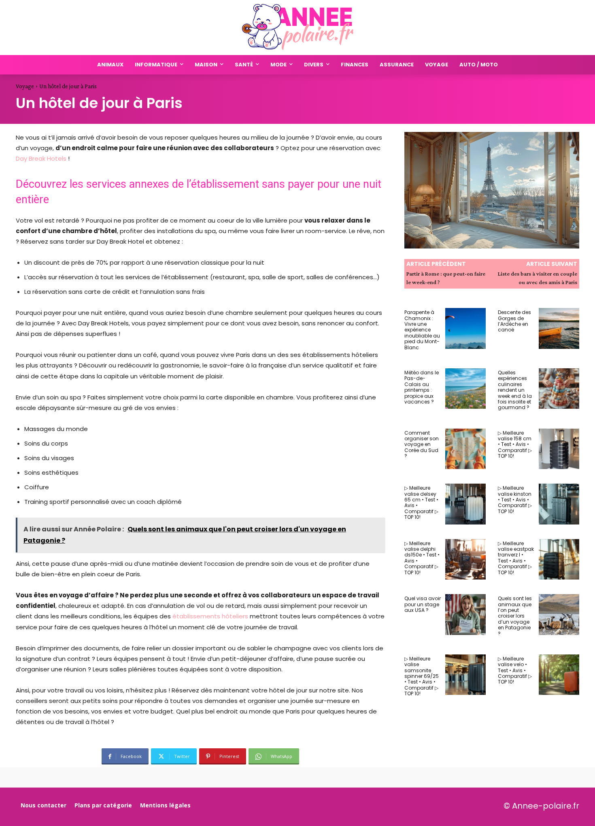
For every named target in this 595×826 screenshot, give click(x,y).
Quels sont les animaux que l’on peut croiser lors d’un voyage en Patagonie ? (515, 616)
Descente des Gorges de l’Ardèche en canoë (514, 321)
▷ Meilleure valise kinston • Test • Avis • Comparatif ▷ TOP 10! (515, 499)
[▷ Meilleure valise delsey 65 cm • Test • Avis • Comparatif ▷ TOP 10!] (465, 504)
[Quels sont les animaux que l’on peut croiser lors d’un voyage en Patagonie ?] (559, 614)
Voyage (25, 86)
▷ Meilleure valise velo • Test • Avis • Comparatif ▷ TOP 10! (515, 670)
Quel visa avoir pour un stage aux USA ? (422, 604)
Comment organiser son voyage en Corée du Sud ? (421, 444)
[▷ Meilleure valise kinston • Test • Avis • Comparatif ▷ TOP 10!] (559, 504)
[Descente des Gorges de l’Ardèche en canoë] (559, 328)
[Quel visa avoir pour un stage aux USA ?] (465, 614)
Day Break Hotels (41, 158)
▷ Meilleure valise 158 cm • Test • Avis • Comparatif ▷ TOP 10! (515, 444)
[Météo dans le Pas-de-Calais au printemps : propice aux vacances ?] (465, 388)
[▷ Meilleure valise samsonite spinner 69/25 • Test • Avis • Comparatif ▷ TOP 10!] (465, 674)
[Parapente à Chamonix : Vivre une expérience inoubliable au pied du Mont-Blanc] (465, 328)
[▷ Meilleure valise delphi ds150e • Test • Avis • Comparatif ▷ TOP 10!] (465, 559)
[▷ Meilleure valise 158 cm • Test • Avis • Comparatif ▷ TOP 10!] (559, 449)
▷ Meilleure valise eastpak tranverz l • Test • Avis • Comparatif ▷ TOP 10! (516, 558)
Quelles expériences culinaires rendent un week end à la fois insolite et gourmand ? (515, 390)
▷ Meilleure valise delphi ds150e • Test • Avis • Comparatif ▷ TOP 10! (422, 558)
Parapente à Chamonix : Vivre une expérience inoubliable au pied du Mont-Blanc (422, 329)
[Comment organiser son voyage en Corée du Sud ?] (465, 449)
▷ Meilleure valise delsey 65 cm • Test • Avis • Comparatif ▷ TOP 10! (421, 502)
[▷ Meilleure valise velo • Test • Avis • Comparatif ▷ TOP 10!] (559, 674)
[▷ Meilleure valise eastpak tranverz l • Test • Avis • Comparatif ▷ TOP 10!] (559, 559)
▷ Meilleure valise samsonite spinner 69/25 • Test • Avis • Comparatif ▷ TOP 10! (421, 676)
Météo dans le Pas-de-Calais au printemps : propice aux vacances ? (421, 387)
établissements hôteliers (210, 616)
